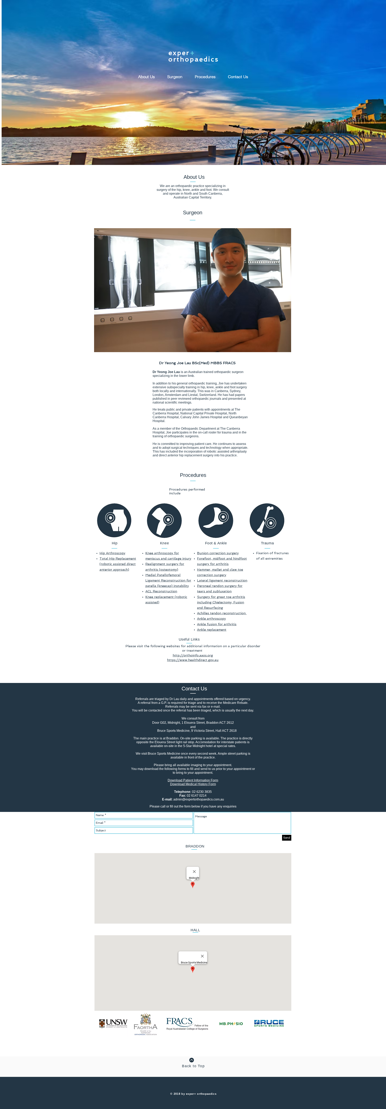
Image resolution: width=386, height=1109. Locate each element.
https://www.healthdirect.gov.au (193, 660)
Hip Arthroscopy (112, 553)
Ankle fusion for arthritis (216, 624)
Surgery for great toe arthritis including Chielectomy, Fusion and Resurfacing (221, 602)
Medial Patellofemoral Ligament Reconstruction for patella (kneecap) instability (168, 580)
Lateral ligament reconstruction (222, 580)
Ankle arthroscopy (211, 618)
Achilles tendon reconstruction (222, 613)
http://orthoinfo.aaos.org (193, 655)
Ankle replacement (211, 630)
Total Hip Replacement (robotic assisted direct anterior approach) (118, 564)
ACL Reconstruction (161, 591)
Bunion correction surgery (218, 553)
